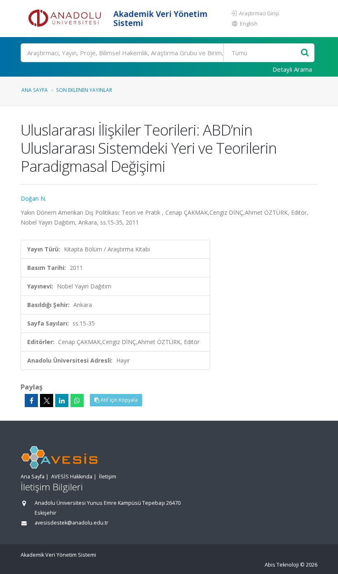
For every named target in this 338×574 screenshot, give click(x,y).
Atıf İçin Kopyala (118, 399)
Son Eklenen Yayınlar (84, 90)
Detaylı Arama (292, 69)
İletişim (107, 476)
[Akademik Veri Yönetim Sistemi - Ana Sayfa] (66, 18)
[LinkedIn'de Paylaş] (61, 400)
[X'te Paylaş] (46, 400)
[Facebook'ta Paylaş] (31, 400)
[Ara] (305, 53)
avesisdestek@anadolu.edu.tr (71, 522)
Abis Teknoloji (282, 564)
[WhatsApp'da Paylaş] (77, 400)
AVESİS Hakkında (71, 476)
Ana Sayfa (34, 90)
